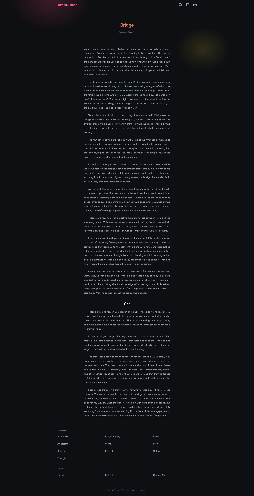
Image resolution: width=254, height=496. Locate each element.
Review (61, 451)
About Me (62, 436)
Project (109, 451)
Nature (156, 451)
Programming (112, 436)
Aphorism (62, 443)
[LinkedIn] (187, 4)
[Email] (195, 4)
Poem (156, 436)
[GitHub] (180, 4)
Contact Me (159, 475)
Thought (61, 458)
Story (156, 443)
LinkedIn (109, 475)
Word (108, 443)
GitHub (61, 475)
